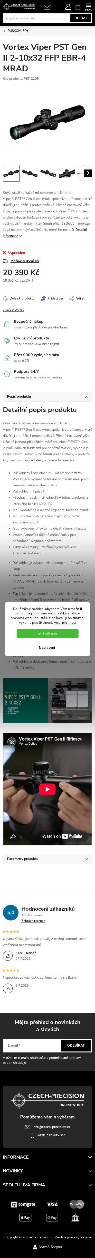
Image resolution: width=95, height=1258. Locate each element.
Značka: (13, 310)
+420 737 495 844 (51, 1135)
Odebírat (76, 1045)
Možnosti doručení (24, 261)
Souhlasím (50, 633)
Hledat (81, 18)
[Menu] (88, 6)
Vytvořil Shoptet (50, 1247)
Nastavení (47, 647)
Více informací (65, 622)
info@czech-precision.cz (51, 1127)
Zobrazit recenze (33, 921)
